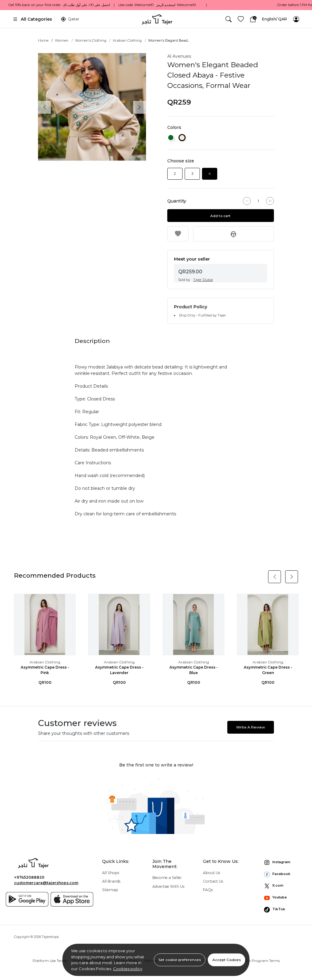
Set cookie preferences (179, 959)
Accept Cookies (226, 959)
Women (62, 40)
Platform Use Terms (50, 960)
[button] (228, 19)
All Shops (110, 872)
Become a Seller (167, 877)
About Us (211, 872)
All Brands (111, 881)
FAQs (208, 889)
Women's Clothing (90, 40)
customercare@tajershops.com (46, 882)
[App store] (72, 899)
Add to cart (220, 215)
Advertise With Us (168, 886)
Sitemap (110, 889)
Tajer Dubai (203, 280)
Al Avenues (179, 56)
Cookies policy (127, 968)
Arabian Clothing (127, 40)
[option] (92, 107)
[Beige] (182, 137)
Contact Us (213, 881)
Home (43, 40)
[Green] (170, 137)
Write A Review (250, 727)
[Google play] (27, 899)
